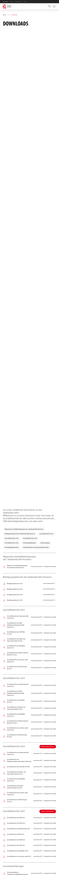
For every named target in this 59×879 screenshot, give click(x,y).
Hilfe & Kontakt (18, 1)
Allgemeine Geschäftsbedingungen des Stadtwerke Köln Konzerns (24, 529)
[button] (54, 6)
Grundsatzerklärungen (29, 543)
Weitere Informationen (47, 746)
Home (4, 15)
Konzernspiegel (45, 543)
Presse (11, 1)
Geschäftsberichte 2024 (30, 538)
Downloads (5, 1)
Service (25, 1)
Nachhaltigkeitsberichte (12, 547)
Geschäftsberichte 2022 (46, 534)
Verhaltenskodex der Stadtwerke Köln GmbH (36, 547)
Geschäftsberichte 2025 (11, 543)
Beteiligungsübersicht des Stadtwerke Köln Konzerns (20, 534)
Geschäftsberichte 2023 (11, 538)
